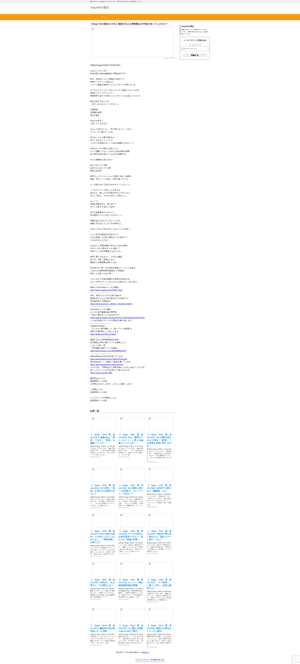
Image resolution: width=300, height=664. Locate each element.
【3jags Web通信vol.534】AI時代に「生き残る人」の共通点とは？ (102, 582)
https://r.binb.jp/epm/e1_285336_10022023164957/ (111, 303)
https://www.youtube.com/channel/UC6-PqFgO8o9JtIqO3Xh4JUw (117, 317)
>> (149, 652)
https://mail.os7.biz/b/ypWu (101, 372)
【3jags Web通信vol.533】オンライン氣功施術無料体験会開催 (130, 582)
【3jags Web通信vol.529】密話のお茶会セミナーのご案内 (159, 628)
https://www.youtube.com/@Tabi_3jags (106, 290)
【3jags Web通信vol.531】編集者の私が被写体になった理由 (102, 628)
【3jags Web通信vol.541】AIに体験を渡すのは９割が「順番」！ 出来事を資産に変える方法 (160, 440)
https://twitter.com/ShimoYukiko (103, 334)
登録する (195, 55)
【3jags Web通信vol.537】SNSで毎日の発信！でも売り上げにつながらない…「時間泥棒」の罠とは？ (102, 536)
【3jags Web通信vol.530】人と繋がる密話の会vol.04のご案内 (130, 628)
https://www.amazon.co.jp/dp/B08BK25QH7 (108, 350)
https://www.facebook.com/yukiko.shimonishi (108, 359)
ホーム (104, 17)
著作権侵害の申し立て (158, 659)
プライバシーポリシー (142, 659)
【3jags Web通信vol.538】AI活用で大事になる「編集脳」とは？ (159, 488)
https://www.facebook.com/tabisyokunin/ (106, 364)
